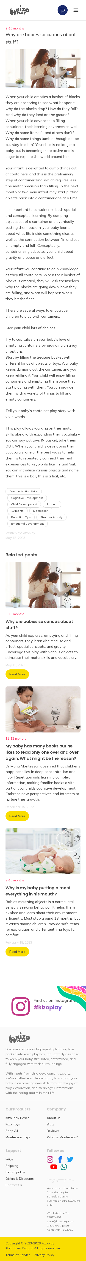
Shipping (12, 1166)
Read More (17, 674)
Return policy (15, 1172)
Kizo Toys (13, 1124)
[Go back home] (19, 10)
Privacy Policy (44, 1255)
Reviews (53, 1131)
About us (53, 1118)
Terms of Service (18, 1255)
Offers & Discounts (20, 1179)
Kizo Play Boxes (17, 1118)
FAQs (9, 1159)
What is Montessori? (62, 1137)
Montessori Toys (18, 1137)
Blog (50, 1124)
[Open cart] (63, 10)
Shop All (12, 1131)
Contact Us (14, 1185)
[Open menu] (75, 10)
